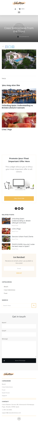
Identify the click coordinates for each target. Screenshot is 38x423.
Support (4, 395)
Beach (6, 286)
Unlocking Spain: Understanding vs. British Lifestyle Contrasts (19, 100)
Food (5, 293)
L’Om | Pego (19, 122)
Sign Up (19, 273)
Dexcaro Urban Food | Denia (22, 236)
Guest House (6, 393)
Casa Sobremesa (9, 290)
